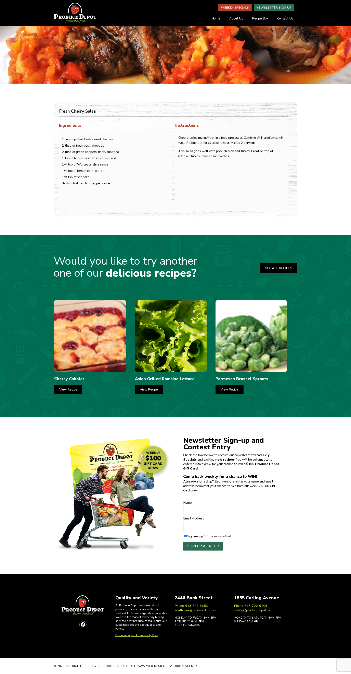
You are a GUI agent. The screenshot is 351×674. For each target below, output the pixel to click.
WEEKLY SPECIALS (235, 8)
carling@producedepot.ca (252, 610)
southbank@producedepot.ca (195, 610)
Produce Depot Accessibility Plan (136, 635)
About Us (236, 18)
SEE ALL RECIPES (278, 268)
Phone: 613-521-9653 (191, 606)
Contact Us (285, 18)
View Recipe (68, 389)
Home (215, 18)
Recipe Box (260, 18)
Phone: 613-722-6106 (250, 606)
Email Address (193, 518)
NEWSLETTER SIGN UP (274, 8)
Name (187, 502)
